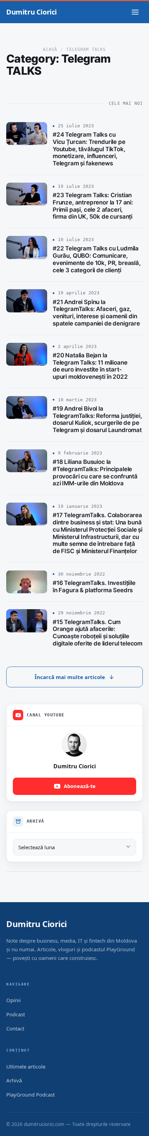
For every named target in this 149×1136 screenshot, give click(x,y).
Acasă (50, 49)
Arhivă (14, 1080)
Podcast (15, 1014)
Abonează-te (80, 785)
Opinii (13, 1000)
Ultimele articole (25, 1066)
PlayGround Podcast (30, 1094)
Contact (15, 1028)
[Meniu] (135, 12)
